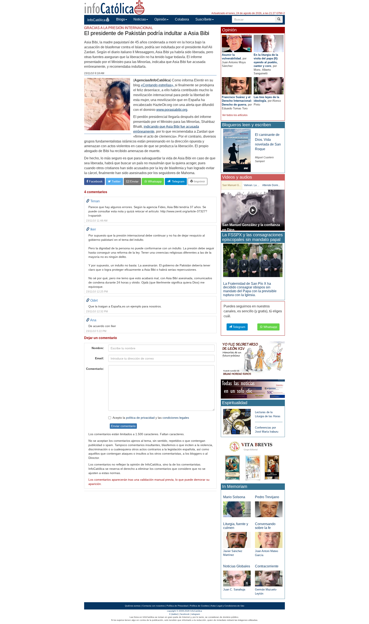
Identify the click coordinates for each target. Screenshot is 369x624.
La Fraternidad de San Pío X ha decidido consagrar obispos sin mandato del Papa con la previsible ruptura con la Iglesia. (250, 289)
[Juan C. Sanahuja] (237, 578)
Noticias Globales (236, 566)
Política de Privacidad (177, 606)
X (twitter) (173, 614)
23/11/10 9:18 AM (94, 73)
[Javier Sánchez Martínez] (237, 539)
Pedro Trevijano (267, 497)
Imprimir (199, 181)
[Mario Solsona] (237, 509)
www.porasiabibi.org (171, 110)
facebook (184, 614)
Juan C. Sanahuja (234, 589)
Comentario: (95, 368)
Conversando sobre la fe (265, 526)
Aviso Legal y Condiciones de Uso (227, 606)
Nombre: (98, 348)
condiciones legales (176, 417)
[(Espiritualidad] (237, 420)
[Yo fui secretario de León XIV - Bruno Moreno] (253, 359)
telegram (195, 614)
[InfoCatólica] (114, 7)
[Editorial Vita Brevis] (253, 460)
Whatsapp (154, 181)
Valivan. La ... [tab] (251, 185)
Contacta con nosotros (153, 606)
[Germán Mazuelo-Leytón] (269, 578)
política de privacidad (140, 417)
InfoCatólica (96, 20)
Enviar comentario (123, 426)
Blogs (120, 19)
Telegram (177, 181)
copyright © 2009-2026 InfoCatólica (184, 611)
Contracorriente (266, 566)
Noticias (139, 19)
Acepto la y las (151, 417)
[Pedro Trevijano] (269, 509)
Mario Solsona (234, 497)
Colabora (182, 19)
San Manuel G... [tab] (231, 185)
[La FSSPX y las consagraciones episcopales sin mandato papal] (253, 260)
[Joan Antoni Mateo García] (269, 539)
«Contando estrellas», (158, 85)
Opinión (160, 19)
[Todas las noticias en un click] (253, 389)
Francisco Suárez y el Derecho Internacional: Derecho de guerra (237, 100)
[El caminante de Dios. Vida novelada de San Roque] (237, 150)
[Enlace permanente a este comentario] (87, 201)
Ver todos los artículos (234, 115)
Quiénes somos (132, 606)
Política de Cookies (199, 606)
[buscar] (279, 19)
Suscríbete (203, 19)
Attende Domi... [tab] (271, 185)
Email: (99, 358)
